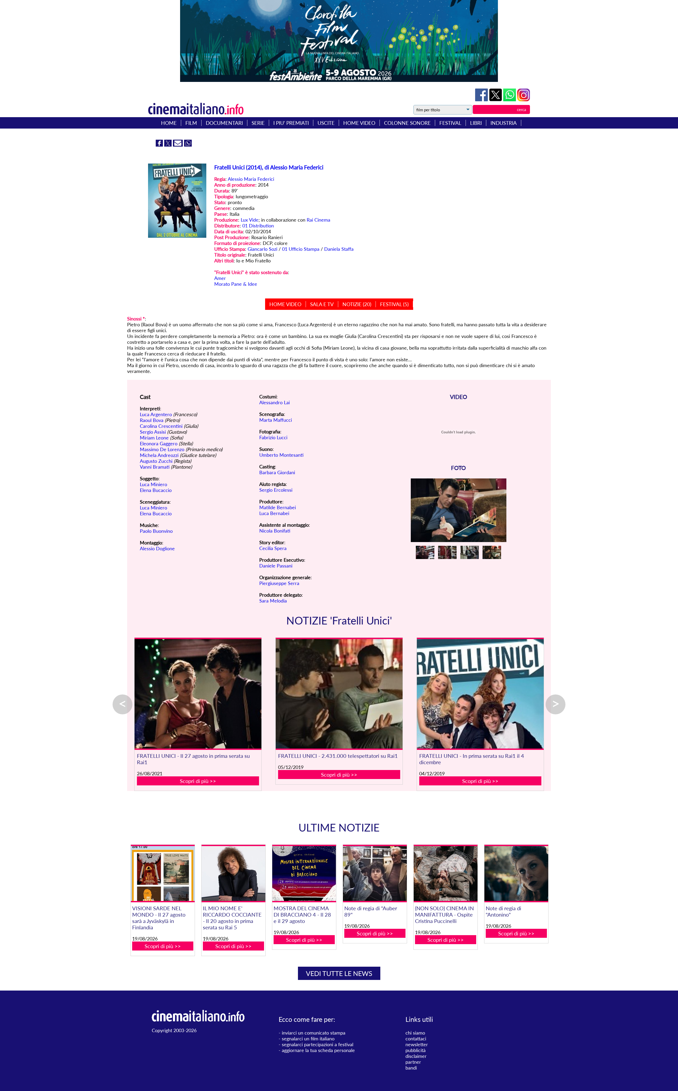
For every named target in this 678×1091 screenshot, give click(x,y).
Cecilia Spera (273, 548)
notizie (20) (356, 304)
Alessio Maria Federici (251, 179)
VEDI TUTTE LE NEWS (339, 973)
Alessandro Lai (274, 402)
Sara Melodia (273, 601)
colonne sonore (407, 123)
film (191, 123)
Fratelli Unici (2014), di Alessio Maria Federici (268, 167)
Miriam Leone (154, 438)
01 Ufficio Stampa (300, 249)
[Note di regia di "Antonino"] (516, 873)
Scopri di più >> (198, 781)
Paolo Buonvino (156, 531)
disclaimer (416, 1056)
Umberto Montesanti (281, 455)
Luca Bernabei (274, 513)
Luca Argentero (156, 414)
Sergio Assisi (153, 432)
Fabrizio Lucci (273, 437)
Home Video (285, 304)
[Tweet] (496, 99)
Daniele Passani (275, 566)
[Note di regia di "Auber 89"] (375, 873)
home (169, 123)
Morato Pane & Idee (235, 284)
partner (413, 1062)
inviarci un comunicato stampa (313, 1033)
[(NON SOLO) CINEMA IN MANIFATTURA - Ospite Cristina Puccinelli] (445, 873)
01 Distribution (258, 225)
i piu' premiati (291, 123)
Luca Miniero (153, 484)
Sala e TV (322, 304)
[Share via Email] (178, 145)
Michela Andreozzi (159, 455)
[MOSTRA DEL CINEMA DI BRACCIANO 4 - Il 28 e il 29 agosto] (304, 873)
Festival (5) (394, 304)
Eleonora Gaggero (158, 443)
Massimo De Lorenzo (162, 449)
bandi (411, 1068)
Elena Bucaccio (156, 490)
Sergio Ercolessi (275, 490)
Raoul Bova (151, 420)
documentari (224, 123)
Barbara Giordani (277, 472)
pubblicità (415, 1050)
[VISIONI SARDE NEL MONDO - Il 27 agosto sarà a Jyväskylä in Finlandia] (162, 873)
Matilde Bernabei (277, 507)
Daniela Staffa (339, 249)
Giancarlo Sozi (262, 249)
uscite (326, 123)
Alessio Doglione (157, 548)
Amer (220, 278)
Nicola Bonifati (274, 531)
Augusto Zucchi (156, 461)
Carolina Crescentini (161, 426)
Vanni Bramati (155, 467)
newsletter (416, 1044)
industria (503, 123)
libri (476, 123)
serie (258, 123)
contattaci (415, 1038)
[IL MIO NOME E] (233, 873)
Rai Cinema (318, 220)
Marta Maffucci (275, 420)
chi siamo (415, 1033)
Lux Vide (249, 220)
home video (359, 123)
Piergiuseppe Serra (279, 583)
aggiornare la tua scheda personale (318, 1050)
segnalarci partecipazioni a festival (317, 1044)
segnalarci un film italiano (308, 1038)
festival (450, 123)
